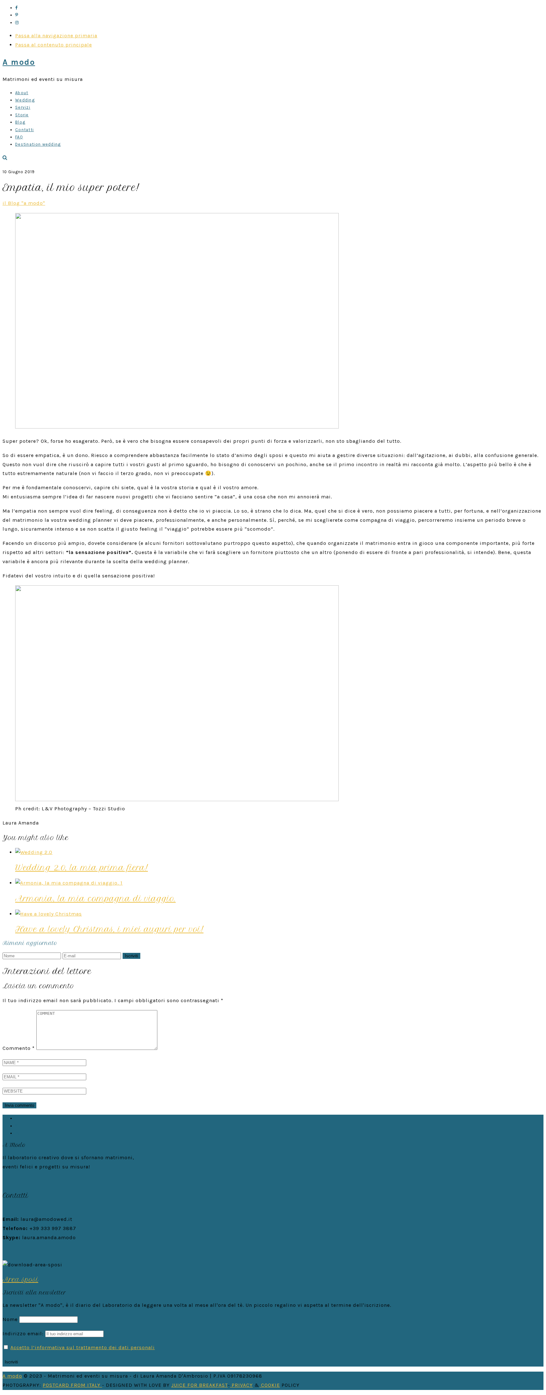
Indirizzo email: (24, 1334)
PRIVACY (241, 1385)
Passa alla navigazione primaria (56, 36)
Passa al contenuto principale (53, 45)
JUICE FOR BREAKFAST (199, 1385)
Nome (10, 1319)
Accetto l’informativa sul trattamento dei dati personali (82, 1347)
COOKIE (269, 1385)
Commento (19, 1048)
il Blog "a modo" (24, 203)
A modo (19, 62)
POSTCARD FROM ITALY (72, 1385)
